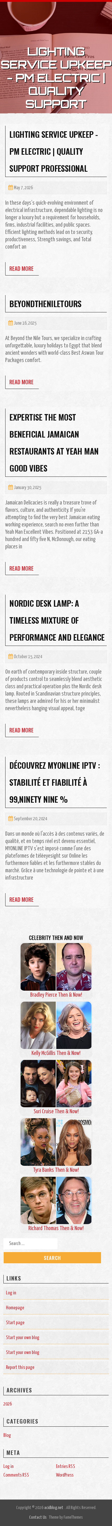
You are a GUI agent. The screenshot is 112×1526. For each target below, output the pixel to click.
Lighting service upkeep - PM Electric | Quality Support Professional (53, 151)
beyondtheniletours (45, 303)
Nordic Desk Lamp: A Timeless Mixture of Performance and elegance (57, 620)
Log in (11, 1292)
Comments (16, 1475)
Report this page (20, 1367)
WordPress (64, 1475)
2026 (7, 1404)
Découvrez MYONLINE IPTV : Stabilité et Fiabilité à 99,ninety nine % (54, 782)
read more (21, 268)
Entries (65, 1466)
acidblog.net (53, 1508)
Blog (7, 1435)
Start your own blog (22, 1337)
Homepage (15, 1307)
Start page (15, 1322)
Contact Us (38, 1517)
